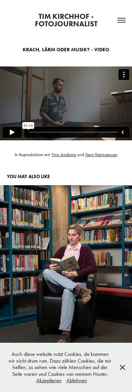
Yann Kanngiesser (101, 155)
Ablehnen (76, 380)
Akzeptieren (49, 380)
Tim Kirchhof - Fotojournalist (66, 20)
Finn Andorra (64, 155)
